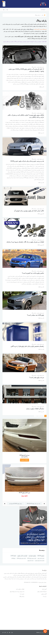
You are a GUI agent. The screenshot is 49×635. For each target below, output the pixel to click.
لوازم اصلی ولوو (41, 558)
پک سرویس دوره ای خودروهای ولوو (17, 591)
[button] (4, 2)
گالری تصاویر (44, 594)
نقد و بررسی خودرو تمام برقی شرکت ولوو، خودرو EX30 (27, 161)
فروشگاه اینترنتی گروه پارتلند (40, 29)
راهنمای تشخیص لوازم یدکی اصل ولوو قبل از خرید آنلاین (27, 346)
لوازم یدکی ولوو (22, 555)
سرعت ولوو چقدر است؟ (36, 377)
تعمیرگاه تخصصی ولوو (42, 591)
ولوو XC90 (41, 555)
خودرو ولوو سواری (40, 67)
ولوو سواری (32, 555)
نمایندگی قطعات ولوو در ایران (35, 408)
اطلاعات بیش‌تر (24, 460)
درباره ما (45, 596)
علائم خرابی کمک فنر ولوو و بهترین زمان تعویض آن (29, 211)
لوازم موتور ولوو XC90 (31, 558)
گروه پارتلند (44, 589)
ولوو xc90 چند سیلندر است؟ (35, 315)
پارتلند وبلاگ (34, 67)
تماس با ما (22, 594)
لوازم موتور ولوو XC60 (21, 558)
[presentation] (44, 503)
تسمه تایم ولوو (30, 560)
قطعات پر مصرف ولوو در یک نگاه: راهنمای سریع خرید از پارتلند (25, 242)
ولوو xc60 (13, 555)
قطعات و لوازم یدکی (20, 589)
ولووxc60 (13, 558)
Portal (37, 632)
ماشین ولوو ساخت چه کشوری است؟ (33, 273)
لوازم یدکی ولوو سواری (39, 560)
